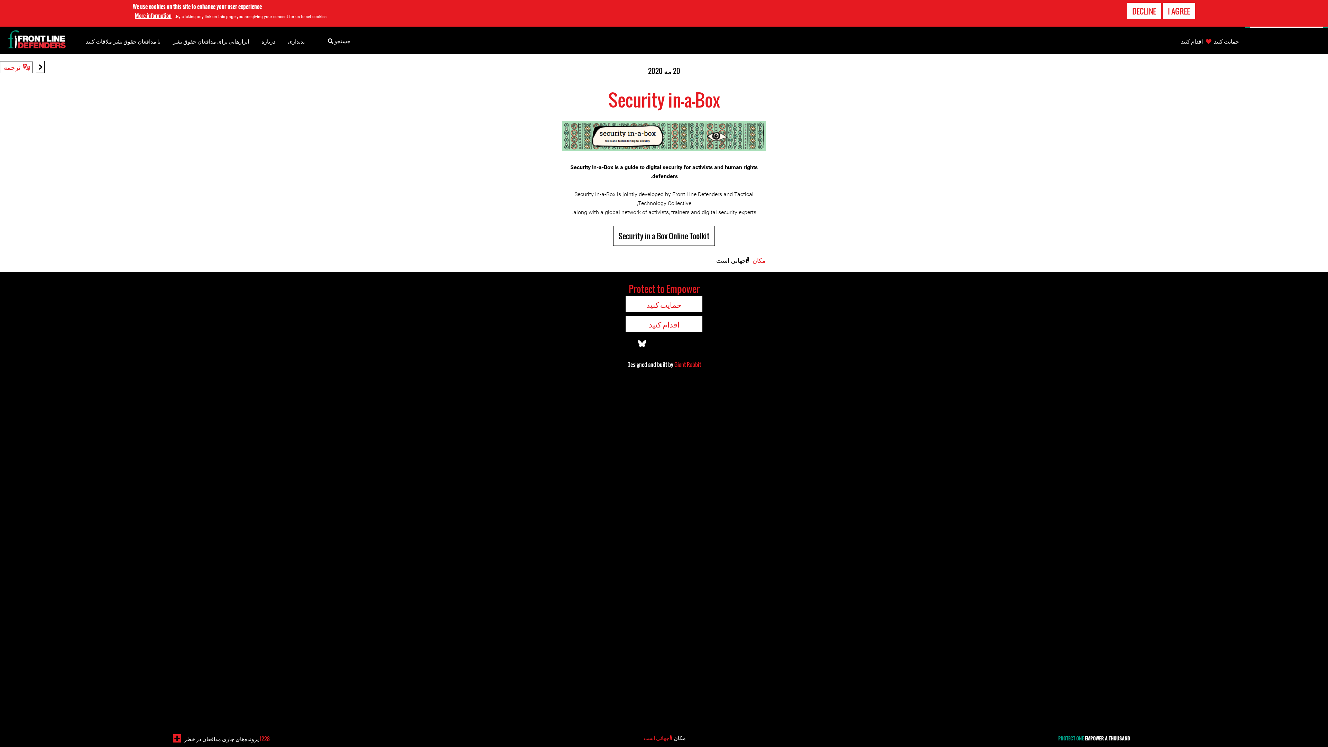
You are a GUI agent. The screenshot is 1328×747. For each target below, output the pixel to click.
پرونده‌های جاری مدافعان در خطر (227, 739)
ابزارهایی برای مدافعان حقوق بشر (211, 41)
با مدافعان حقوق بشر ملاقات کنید (123, 41)
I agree (1179, 11)
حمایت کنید (1226, 41)
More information (153, 15)
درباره (268, 41)
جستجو (342, 41)
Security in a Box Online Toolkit (664, 235)
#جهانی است (732, 260)
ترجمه (12, 67)
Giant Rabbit (687, 364)
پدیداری (296, 41)
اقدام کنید (1192, 41)
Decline (1144, 11)
